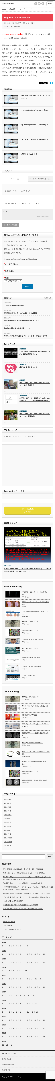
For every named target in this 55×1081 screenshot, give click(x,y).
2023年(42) (7, 811)
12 (44, 954)
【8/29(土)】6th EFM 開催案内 (13, 901)
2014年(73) (7, 845)
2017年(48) (7, 834)
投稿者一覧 (6, 1070)
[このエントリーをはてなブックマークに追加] (51, 84)
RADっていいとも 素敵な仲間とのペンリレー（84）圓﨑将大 (34, 384)
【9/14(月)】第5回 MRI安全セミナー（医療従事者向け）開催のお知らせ (27, 897)
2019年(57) (7, 826)
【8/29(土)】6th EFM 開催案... (32, 666)
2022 (4, 975)
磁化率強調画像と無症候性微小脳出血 (34, 780)
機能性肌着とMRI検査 (29, 715)
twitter (39, 3)
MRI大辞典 (12, 9)
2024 (4, 959)
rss (35, 3)
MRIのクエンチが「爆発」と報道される (35, 706)
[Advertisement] (26, 465)
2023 (4, 967)
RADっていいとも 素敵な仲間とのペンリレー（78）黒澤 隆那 (34, 415)
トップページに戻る (10, 225)
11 (39, 954)
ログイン (25, 203)
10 (35, 954)
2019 (4, 1000)
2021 (4, 984)
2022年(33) (7, 815)
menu (50, 3)
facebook (42, 3)
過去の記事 (48, 298)
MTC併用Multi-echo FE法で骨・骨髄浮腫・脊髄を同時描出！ (23, 869)
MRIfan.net (8, 3)
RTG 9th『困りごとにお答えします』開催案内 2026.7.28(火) (23, 909)
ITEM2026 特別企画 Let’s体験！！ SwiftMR (20, 313)
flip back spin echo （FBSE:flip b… (35, 125)
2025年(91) (7, 803)
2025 (4, 951)
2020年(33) (7, 822)
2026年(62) (7, 799)
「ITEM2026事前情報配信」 (14, 305)
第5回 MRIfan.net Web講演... (31, 657)
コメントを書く (30, 23)
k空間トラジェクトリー (30, 154)
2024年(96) (7, 807)
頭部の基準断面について (30, 630)
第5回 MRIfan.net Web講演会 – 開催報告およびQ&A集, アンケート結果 (26, 893)
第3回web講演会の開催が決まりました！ (19, 328)
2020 (4, 992)
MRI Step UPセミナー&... (30, 648)
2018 (4, 1008)
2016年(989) (8, 838)
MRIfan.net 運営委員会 (13, 26)
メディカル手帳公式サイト (12, 929)
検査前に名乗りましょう (28, 367)
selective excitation (43, 217)
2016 (4, 1025)
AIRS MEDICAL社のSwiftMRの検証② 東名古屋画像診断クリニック (34, 353)
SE (6, 211)
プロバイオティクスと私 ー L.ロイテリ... (35, 724)
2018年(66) (7, 830)
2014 (4, 1041)
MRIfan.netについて (9, 1053)
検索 (50, 856)
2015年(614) (8, 842)
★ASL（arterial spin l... (29, 675)
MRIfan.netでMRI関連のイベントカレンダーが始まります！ (25, 336)
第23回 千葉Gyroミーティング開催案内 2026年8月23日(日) (23, 883)
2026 (4, 942)
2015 (4, 1033)
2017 (4, 1017)
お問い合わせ (7, 925)
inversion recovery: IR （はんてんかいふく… (35, 96)
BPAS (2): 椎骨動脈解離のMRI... (32, 742)
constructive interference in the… (34, 110)
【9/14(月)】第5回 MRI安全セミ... (33, 639)
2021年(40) (7, 818)
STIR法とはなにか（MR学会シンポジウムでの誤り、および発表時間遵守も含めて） (34, 399)
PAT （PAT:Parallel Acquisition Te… (35, 139)
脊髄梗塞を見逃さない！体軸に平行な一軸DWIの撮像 (20, 905)
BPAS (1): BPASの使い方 (30, 621)
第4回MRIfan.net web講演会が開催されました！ (21, 321)
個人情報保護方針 (9, 922)
